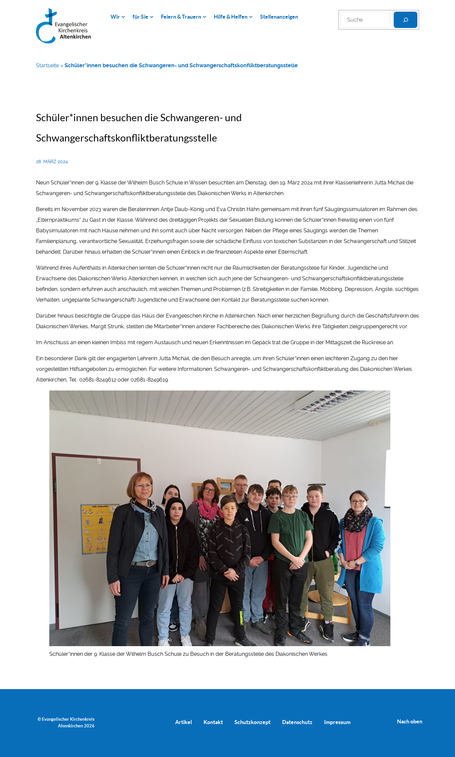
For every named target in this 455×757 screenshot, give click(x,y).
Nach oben (409, 721)
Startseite (47, 65)
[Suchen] (405, 20)
